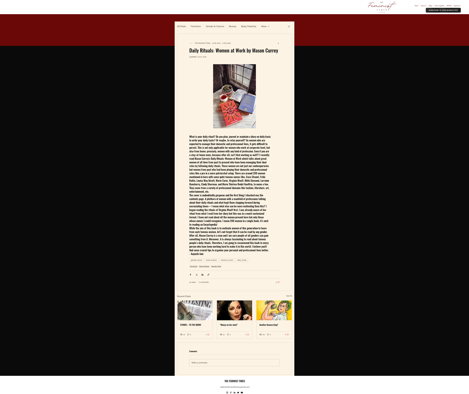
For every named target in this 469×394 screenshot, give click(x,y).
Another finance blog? (268, 324)
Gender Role (216, 266)
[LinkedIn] (234, 392)
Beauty (232, 26)
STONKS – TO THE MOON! (190, 324)
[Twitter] (238, 392)
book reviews (211, 260)
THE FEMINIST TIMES (234, 381)
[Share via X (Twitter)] (196, 274)
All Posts (181, 26)
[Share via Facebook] (190, 274)
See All (289, 296)
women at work (227, 260)
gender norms (196, 260)
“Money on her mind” (229, 324)
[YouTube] (242, 392)
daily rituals (241, 260)
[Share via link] (208, 274)
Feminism (196, 26)
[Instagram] (227, 392)
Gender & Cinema (215, 26)
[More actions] (278, 43)
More (264, 26)
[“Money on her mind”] (234, 310)
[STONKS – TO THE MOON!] (195, 310)
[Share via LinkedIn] (202, 274)
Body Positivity (248, 26)
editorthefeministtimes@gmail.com (235, 387)
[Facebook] (231, 392)
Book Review (204, 266)
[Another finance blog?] (274, 310)
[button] (289, 26)
